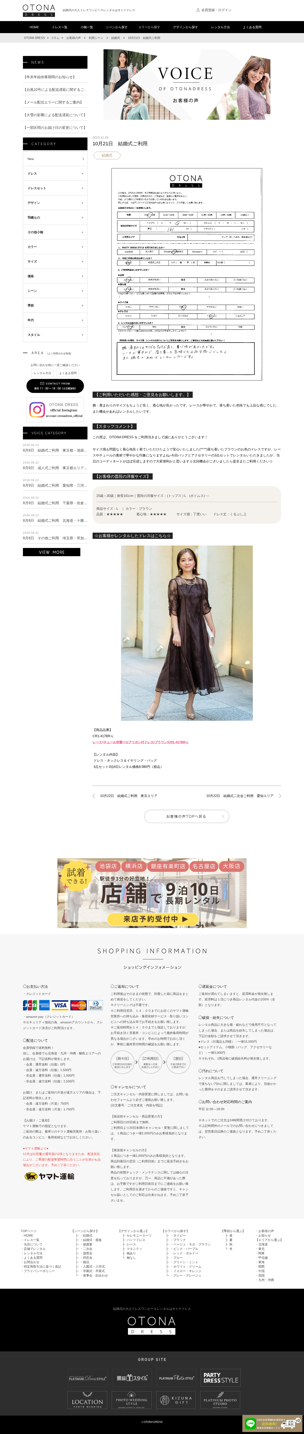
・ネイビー (178, 1235)
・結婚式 (86, 1235)
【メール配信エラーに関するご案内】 (53, 102)
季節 (31, 305)
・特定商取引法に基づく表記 (41, 1266)
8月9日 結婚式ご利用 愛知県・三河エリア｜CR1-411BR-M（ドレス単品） (84, 485)
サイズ (32, 261)
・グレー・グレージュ (185, 1275)
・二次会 (86, 1249)
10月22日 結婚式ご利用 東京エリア (128, 796)
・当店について (32, 1244)
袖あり (131, 1253)
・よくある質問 (32, 1257)
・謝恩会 (86, 1253)
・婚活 (84, 1262)
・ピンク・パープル (184, 1249)
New (31, 159)
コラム (55, 38)
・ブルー (176, 1257)
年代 (31, 320)
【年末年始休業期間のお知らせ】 (49, 77)
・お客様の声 (264, 1231)
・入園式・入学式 (92, 1266)
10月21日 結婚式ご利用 (120, 143)
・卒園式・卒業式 (92, 1271)
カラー (32, 247)
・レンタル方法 (32, 1253)
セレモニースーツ (139, 1235)
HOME (34, 27)
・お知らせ (263, 1235)
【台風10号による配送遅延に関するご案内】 (59, 90)
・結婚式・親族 (91, 1240)
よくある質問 (252, 27)
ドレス (32, 173)
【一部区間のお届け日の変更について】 (55, 127)
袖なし (131, 1257)
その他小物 (35, 232)
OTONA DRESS (34, 38)
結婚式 (107, 155)
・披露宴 (86, 1244)
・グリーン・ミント (184, 1262)
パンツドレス (136, 1240)
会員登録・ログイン (216, 10)
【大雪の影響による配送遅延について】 (55, 115)
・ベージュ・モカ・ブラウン (190, 1244)
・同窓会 (86, 1257)
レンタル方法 (220, 27)
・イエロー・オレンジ (185, 1271)
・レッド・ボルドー (184, 1253)
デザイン (34, 203)
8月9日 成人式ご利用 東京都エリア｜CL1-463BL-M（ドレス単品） (79, 468)
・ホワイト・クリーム (185, 1266)
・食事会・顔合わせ (94, 1275)
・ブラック (178, 1240)
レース (131, 1244)
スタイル (34, 335)
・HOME (27, 1235)
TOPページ (28, 1231)
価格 (31, 276)
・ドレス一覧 (30, 1240)
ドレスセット (37, 188)
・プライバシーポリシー (38, 1271)
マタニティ (134, 1249)
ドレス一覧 (59, 27)
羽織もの (34, 217)
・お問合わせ (30, 1262)
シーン (32, 291)
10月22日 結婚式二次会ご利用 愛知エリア (240, 796)
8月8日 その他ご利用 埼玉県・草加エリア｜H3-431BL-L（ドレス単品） (82, 538)
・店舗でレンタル (33, 1249)
